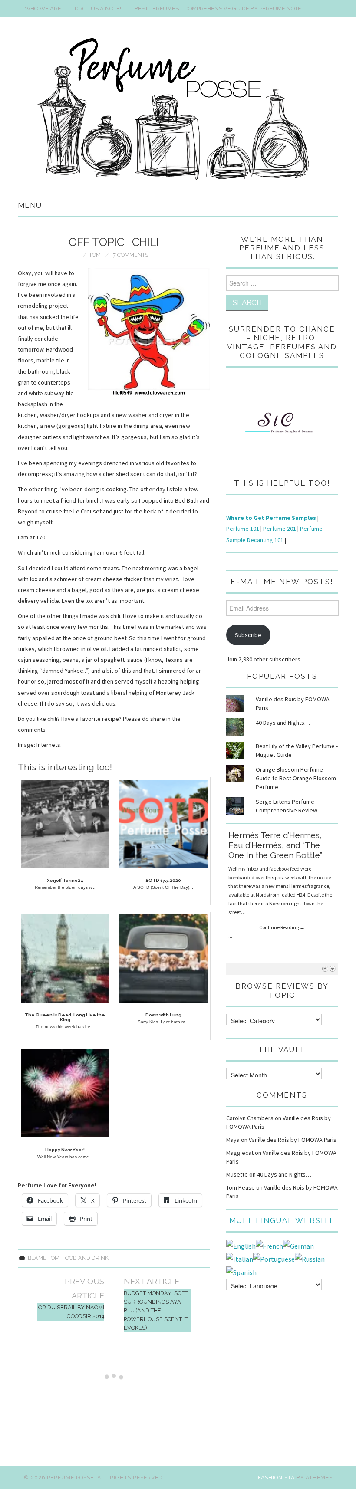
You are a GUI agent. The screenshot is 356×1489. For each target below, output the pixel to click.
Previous (325, 968)
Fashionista (276, 1477)
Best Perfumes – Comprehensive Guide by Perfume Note (218, 8)
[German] (298, 1245)
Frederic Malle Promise (273, 835)
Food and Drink (85, 1258)
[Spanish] (241, 1271)
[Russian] (310, 1258)
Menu (30, 205)
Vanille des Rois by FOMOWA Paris (292, 1140)
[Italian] (239, 1258)
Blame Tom (43, 1258)
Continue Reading (282, 898)
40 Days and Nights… (283, 722)
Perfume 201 (279, 528)
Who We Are (43, 8)
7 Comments (130, 255)
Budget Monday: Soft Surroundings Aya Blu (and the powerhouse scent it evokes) (156, 1310)
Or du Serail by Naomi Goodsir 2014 (71, 1311)
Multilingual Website (282, 1220)
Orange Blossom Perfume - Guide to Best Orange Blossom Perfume (296, 778)
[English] (241, 1245)
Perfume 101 (242, 528)
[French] (269, 1245)
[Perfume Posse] (178, 109)
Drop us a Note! (98, 8)
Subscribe (248, 635)
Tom (95, 255)
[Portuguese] (274, 1258)
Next (332, 968)
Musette (237, 1174)
